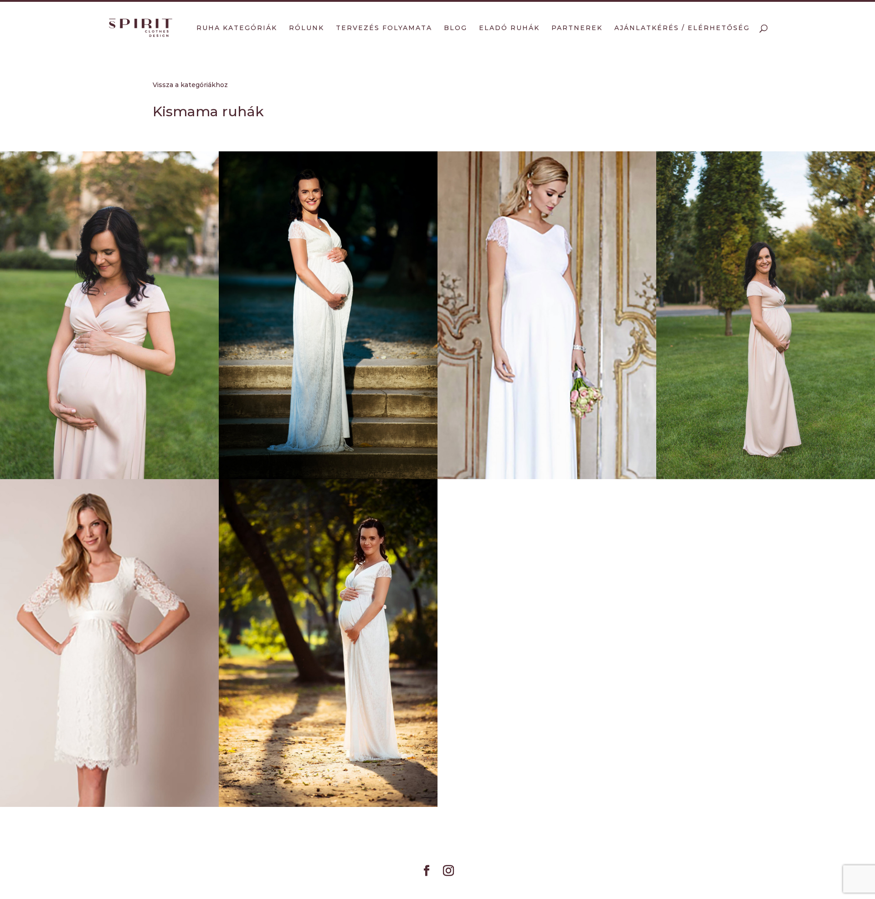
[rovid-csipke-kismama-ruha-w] (109, 643)
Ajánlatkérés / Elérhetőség (682, 28)
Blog (455, 28)
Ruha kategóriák (236, 28)
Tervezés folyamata (384, 28)
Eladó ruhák (509, 28)
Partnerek (576, 28)
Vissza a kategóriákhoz (190, 85)
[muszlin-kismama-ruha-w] (547, 315)
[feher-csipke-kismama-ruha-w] (328, 315)
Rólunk (306, 28)
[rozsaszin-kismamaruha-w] (765, 315)
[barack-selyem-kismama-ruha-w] (109, 315)
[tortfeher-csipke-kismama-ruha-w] (328, 643)
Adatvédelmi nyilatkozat (437, 886)
